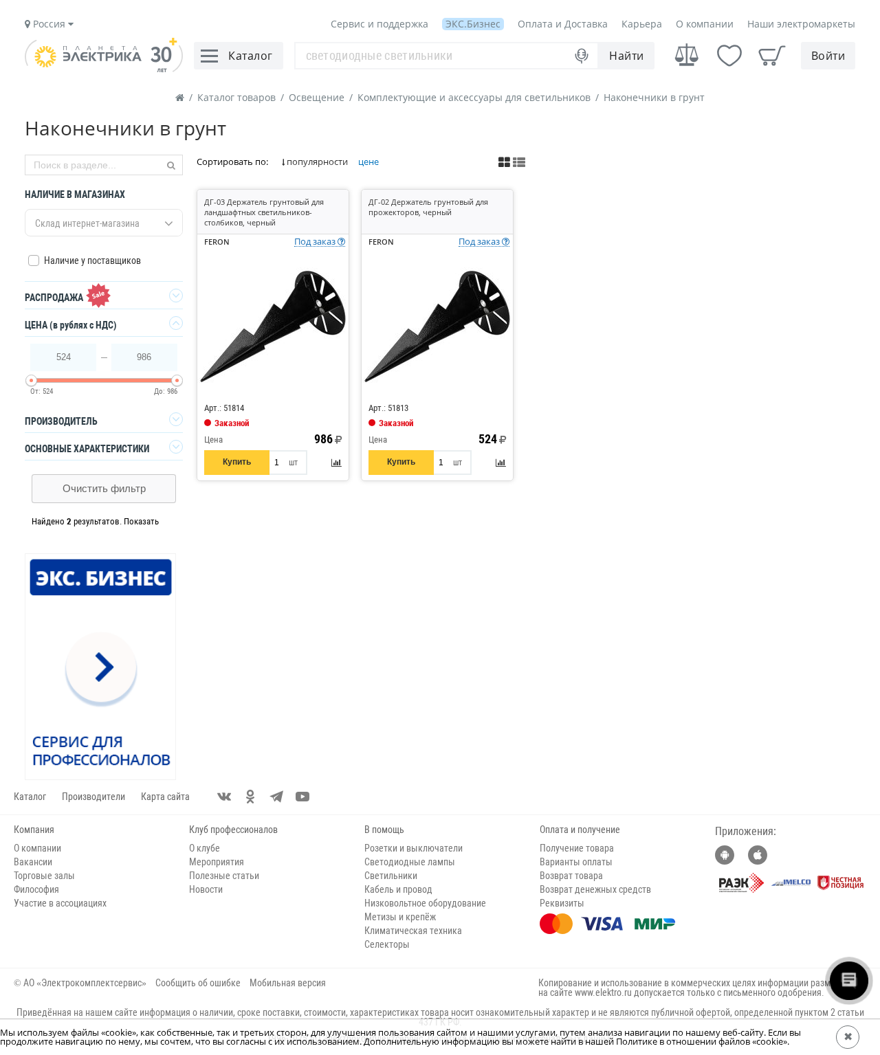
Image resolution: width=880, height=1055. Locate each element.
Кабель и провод (398, 889)
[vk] (224, 796)
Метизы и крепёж (400, 916)
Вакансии (33, 861)
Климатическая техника (413, 930)
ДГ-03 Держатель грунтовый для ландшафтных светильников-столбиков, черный (264, 212)
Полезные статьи (224, 875)
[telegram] (276, 796)
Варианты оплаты (576, 861)
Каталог (30, 796)
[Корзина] (772, 55)
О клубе (204, 848)
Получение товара (577, 848)
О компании (705, 23)
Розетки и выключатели (413, 848)
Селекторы (387, 944)
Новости (206, 889)
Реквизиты (562, 903)
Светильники (390, 875)
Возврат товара (571, 875)
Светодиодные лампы (409, 861)
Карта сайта (165, 796)
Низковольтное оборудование (425, 903)
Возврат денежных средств (595, 889)
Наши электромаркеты (801, 23)
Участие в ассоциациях (60, 903)
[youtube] (302, 796)
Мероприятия (216, 861)
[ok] (250, 796)
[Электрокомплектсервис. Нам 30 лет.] (104, 69)
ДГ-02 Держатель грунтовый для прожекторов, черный (428, 207)
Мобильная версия (288, 982)
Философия (36, 889)
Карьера (642, 23)
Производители (93, 796)
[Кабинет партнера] (101, 667)
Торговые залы (44, 875)
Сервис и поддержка (379, 23)
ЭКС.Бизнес (473, 23)
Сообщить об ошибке (198, 982)
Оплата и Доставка (563, 23)
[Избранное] (729, 55)
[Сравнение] (687, 55)
